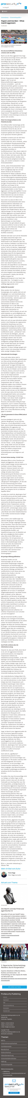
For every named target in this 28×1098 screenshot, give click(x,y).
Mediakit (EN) (6, 1011)
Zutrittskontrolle (6, 1046)
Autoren (5, 997)
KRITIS (3, 1040)
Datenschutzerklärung (8, 1005)
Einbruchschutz (6, 1052)
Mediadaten (6, 1008)
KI (6, 935)
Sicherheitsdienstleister (8, 1058)
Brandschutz (5, 1049)
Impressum (6, 1000)
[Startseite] (11, 4)
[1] (15, 341)
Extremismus (4, 17)
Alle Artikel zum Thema (14, 987)
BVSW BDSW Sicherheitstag (7, 978)
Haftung (3, 1061)
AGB (4, 1002)
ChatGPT (3, 935)
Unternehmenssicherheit (13, 935)
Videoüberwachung (7, 1055)
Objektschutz (6, 1071)
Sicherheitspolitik (15, 17)
